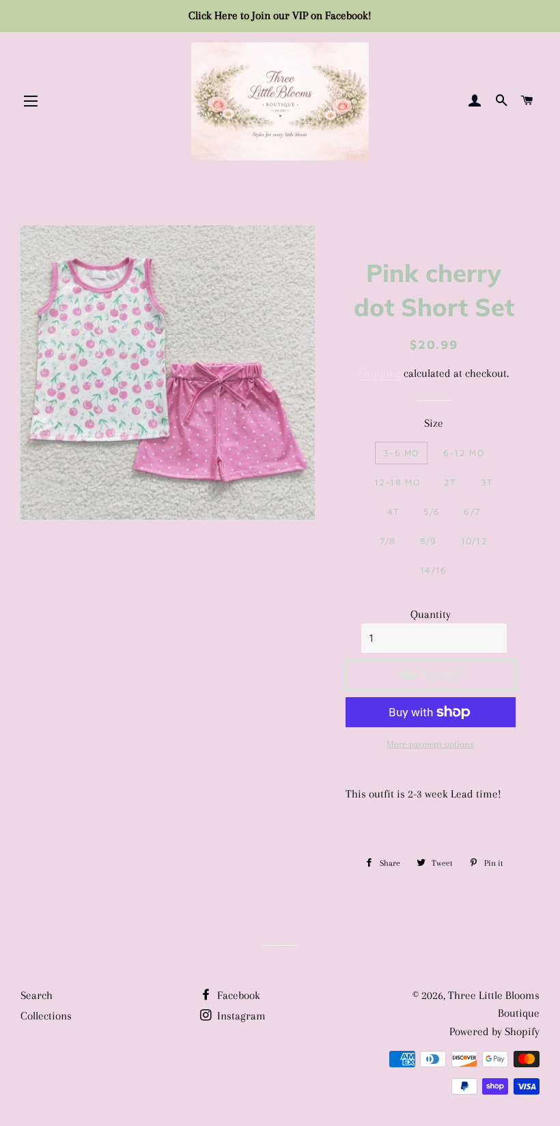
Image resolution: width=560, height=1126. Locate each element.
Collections (46, 1015)
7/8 (388, 540)
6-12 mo (463, 452)
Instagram (240, 1015)
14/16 (433, 570)
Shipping (380, 373)
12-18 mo (397, 482)
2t (450, 482)
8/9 (428, 540)
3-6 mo (401, 452)
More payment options (430, 744)
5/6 (431, 511)
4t (393, 511)
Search (36, 995)
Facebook (237, 995)
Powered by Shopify (494, 1031)
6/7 (472, 511)
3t (487, 482)
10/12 (474, 540)
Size (433, 423)
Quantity (430, 614)
